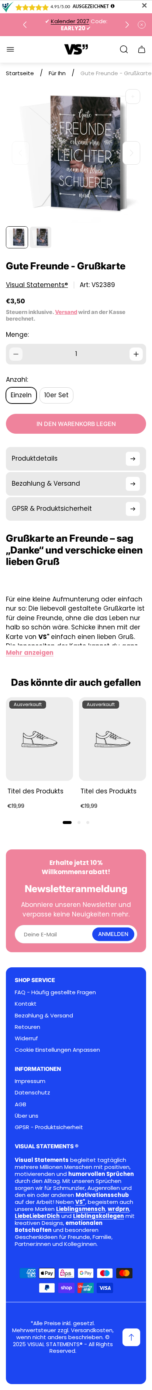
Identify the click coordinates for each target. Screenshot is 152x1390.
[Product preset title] (39, 739)
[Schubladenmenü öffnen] (10, 49)
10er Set (56, 395)
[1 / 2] (17, 237)
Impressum (30, 1081)
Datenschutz (32, 1092)
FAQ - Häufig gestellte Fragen (55, 992)
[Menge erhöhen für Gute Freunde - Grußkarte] (136, 354)
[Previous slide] (25, 24)
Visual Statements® (37, 285)
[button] (67, 822)
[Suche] (124, 49)
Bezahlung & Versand (44, 1015)
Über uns (26, 1116)
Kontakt (26, 1003)
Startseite (20, 73)
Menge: (17, 334)
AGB (20, 1104)
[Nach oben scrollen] (131, 1337)
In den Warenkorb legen (76, 423)
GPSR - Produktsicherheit (49, 1127)
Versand (66, 312)
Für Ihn (57, 73)
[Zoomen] (132, 96)
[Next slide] (126, 24)
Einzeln (21, 395)
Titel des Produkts (35, 791)
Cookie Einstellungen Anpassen (57, 1050)
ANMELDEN (113, 934)
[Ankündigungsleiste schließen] (141, 24)
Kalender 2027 (70, 21)
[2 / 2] (41, 237)
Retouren (27, 1027)
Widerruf (26, 1038)
